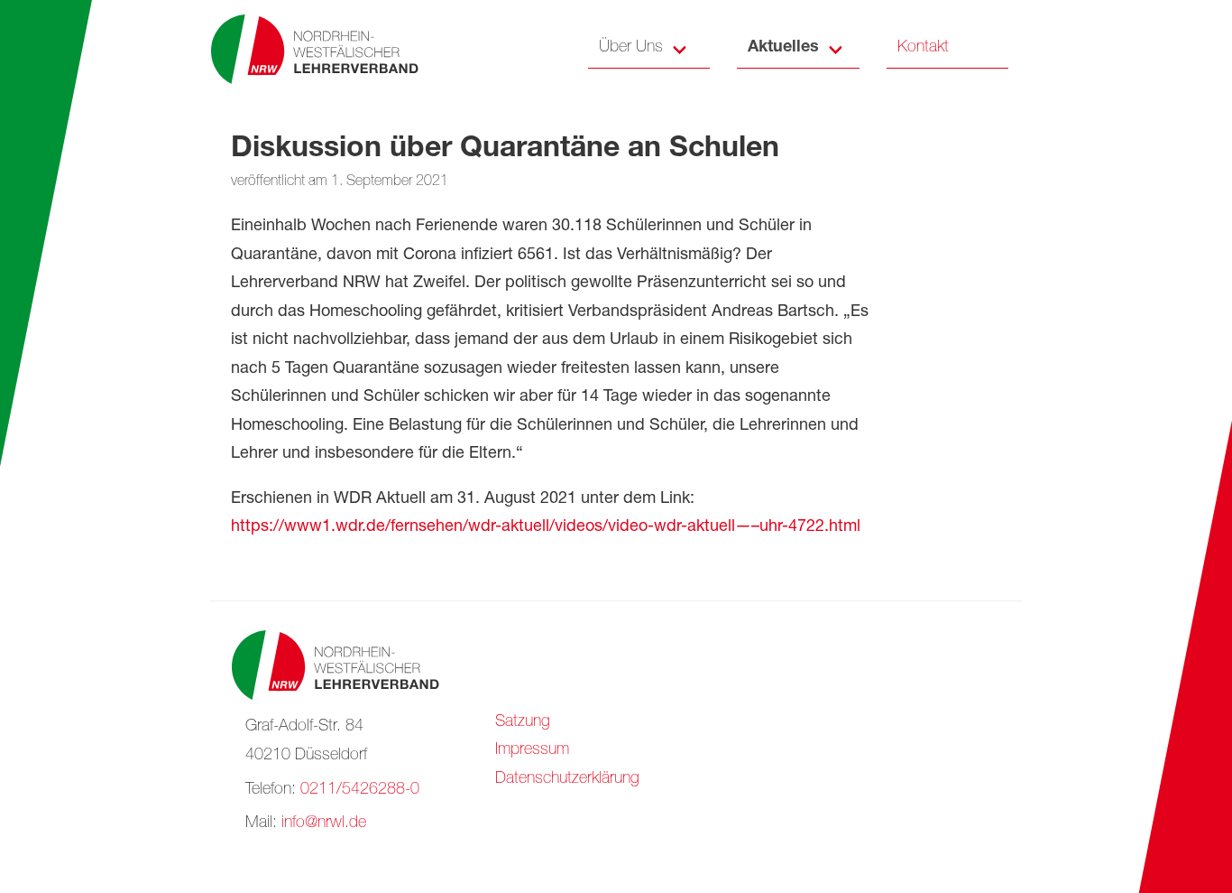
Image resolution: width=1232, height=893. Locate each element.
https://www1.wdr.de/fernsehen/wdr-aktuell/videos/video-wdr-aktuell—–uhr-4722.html (545, 527)
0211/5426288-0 (359, 790)
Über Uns (631, 48)
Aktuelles (783, 48)
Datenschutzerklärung (567, 779)
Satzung (522, 722)
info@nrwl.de (323, 823)
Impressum (532, 750)
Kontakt (923, 48)
